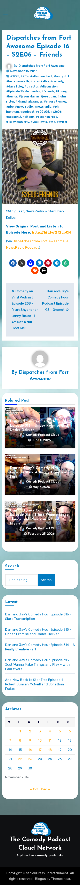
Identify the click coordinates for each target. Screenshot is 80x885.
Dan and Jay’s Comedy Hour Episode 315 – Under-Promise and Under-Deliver (39, 426)
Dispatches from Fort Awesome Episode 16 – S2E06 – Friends (38, 46)
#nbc (10, 106)
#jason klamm (29, 96)
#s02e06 (42, 112)
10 (40, 740)
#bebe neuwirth (17, 81)
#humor (11, 96)
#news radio (24, 106)
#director (32, 86)
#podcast (27, 112)
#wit (51, 122)
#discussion (49, 86)
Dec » (45, 789)
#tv (26, 122)
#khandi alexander (29, 101)
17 (40, 750)
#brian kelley (39, 81)
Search (12, 566)
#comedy (56, 81)
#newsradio (42, 106)
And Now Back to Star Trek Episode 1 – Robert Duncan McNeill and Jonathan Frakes (35, 684)
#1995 (14, 76)
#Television (14, 122)
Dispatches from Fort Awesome (41, 66)
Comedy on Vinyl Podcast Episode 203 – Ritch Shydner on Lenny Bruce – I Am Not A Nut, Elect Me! (25, 309)
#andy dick (62, 76)
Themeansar (60, 879)
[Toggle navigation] (5, 13)
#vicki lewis (39, 122)
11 (49, 740)
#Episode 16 (15, 91)
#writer (61, 122)
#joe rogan (48, 96)
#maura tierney (55, 101)
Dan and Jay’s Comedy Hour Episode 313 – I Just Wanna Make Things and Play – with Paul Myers (39, 664)
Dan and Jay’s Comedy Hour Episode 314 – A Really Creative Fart (38, 472)
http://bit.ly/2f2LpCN (51, 232)
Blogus (40, 879)
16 (30, 750)
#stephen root (46, 117)
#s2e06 (56, 112)
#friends (47, 91)
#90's (25, 76)
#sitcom (28, 117)
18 (50, 750)
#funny (61, 91)
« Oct (34, 789)
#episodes (32, 91)
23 (30, 759)
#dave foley (14, 86)
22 (20, 759)
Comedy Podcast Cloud (42, 435)
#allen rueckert (41, 76)
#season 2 (13, 117)
